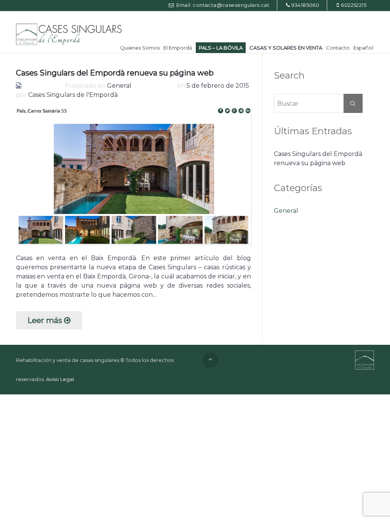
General (119, 85)
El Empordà (177, 48)
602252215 (353, 5)
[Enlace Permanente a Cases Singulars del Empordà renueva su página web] (133, 175)
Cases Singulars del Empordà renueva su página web (115, 72)
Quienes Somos (140, 48)
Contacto (338, 48)
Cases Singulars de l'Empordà (73, 94)
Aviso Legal (60, 379)
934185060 (305, 5)
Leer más (44, 320)
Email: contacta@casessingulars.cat (222, 5)
